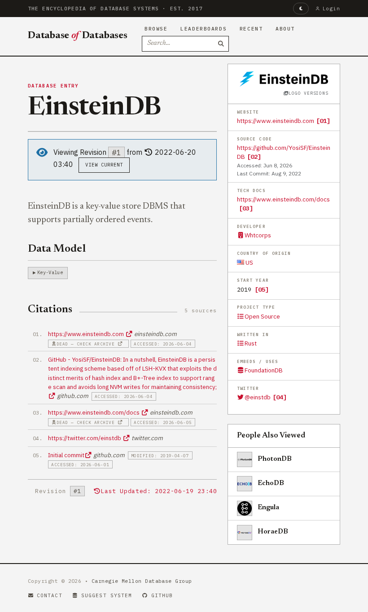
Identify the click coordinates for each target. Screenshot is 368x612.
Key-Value (50, 272)
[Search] (221, 44)
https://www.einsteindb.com (275, 121)
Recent (251, 29)
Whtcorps (258, 235)
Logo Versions (308, 93)
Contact (49, 595)
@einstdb (258, 397)
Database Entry (53, 86)
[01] (323, 121)
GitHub (162, 595)
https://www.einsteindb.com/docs (283, 199)
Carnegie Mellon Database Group (142, 580)
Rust (251, 343)
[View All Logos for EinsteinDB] (284, 78)
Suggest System (106, 595)
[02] (254, 157)
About (285, 29)
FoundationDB (264, 370)
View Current (104, 165)
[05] (261, 289)
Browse (156, 29)
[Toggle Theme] (301, 8)
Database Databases (77, 36)
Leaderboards (203, 29)
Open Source (262, 316)
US (248, 262)
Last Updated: (159, 491)
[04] (279, 397)
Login (331, 8)
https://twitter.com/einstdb (85, 438)
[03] (246, 208)
